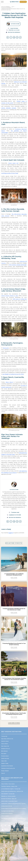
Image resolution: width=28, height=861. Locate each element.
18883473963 (15, 1)
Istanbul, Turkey (4, 763)
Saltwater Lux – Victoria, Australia (8, 796)
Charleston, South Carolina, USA (8, 768)
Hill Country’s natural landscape (18, 264)
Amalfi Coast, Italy (5, 758)
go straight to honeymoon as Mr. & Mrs (13, 374)
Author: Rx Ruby (15, 23)
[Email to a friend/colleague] (14, 37)
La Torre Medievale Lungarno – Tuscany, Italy (10, 788)
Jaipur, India (4, 760)
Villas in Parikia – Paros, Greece (8, 783)
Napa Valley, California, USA (7, 738)
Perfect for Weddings (10, 835)
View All (3, 773)
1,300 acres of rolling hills (20, 299)
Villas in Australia (5, 815)
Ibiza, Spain (3, 753)
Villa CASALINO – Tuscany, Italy (7, 793)
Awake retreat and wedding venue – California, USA (12, 791)
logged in (10, 532)
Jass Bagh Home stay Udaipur (7, 811)
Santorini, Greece (5, 741)
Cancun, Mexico (4, 743)
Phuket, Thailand (5, 770)
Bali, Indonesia (4, 751)
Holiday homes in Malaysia (7, 813)
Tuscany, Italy (4, 736)
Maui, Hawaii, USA (5, 746)
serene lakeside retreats (8, 108)
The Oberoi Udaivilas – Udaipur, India (9, 786)
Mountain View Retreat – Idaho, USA (8, 798)
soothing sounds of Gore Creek (9, 173)
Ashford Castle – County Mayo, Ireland (9, 801)
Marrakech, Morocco (5, 748)
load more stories (14, 722)
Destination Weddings (14, 32)
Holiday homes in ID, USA (6, 806)
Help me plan (23, 1)
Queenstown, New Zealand (7, 765)
